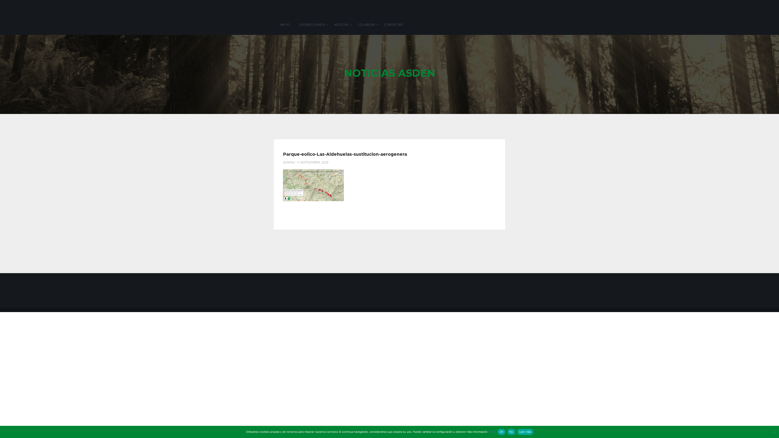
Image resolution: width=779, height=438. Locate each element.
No (511, 431)
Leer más (525, 431)
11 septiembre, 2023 (312, 162)
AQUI (491, 431)
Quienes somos (312, 25)
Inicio (285, 25)
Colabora (366, 25)
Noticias (341, 25)
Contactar (393, 25)
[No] (774, 432)
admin (288, 162)
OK (502, 431)
